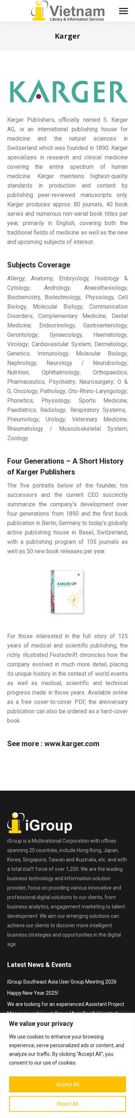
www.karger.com (71, 743)
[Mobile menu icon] (123, 11)
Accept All (67, 1084)
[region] (67, 1065)
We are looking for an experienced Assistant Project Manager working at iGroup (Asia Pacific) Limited (65, 1008)
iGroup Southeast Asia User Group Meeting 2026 (62, 982)
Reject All (67, 1104)
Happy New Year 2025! (32, 993)
